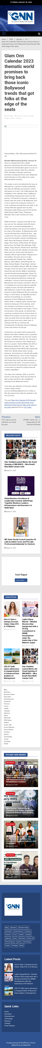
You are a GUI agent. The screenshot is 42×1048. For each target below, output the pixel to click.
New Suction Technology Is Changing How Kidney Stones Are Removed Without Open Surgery (20, 810)
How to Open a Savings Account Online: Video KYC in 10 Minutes (11, 622)
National (7, 713)
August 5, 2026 (12, 877)
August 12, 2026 (12, 846)
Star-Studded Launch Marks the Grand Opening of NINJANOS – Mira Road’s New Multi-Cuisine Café (20, 464)
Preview (7, 732)
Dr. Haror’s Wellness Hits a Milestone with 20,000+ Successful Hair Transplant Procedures (21, 872)
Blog (5, 690)
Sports (6, 734)
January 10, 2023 (22, 116)
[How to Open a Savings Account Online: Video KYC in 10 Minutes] (8, 967)
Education (7, 697)
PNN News (8, 720)
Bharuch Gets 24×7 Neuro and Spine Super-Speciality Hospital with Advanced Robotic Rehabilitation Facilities (19, 778)
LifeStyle (12, 118)
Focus (6, 706)
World (6, 744)
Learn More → (21, 580)
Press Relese (8, 729)
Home (6, 1011)
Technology (8, 737)
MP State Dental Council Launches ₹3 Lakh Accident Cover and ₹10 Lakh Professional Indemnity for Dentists (20, 541)
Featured (7, 701)
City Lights (27, 407)
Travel (6, 739)
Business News (9, 694)
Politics (6, 722)
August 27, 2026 (11, 470)
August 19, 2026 (12, 815)
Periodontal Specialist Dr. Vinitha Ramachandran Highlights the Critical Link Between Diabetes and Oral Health (21, 840)
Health (6, 708)
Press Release (9, 727)
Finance (7, 704)
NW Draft (7, 718)
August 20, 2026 (12, 785)
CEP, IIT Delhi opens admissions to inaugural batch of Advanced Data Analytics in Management (11, 672)
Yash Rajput (10, 116)
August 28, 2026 (10, 629)
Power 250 (8, 725)
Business (7, 692)
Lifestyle (31, 116)
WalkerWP (26, 1045)
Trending (7, 741)
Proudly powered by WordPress (17, 1043)
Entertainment (9, 699)
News (6, 715)
